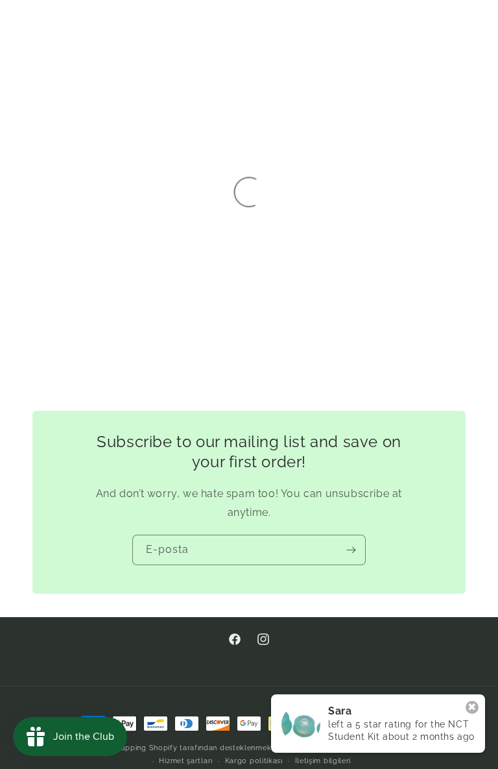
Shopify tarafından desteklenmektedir (219, 748)
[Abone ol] (351, 550)
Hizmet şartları (186, 761)
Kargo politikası (254, 761)
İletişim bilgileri (323, 761)
